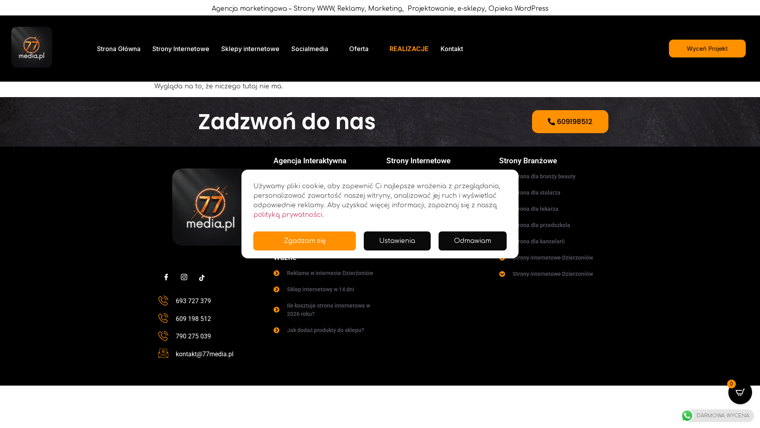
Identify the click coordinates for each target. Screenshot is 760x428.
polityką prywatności (287, 214)
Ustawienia (397, 241)
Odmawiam (472, 241)
